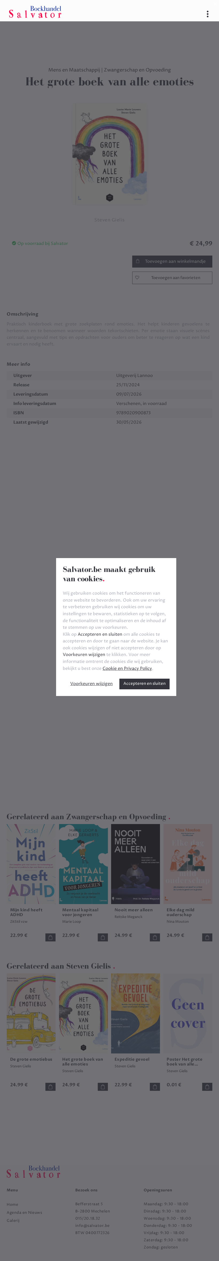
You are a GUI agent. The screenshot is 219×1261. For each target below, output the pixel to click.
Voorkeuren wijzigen (91, 684)
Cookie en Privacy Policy (127, 668)
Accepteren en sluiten (144, 683)
